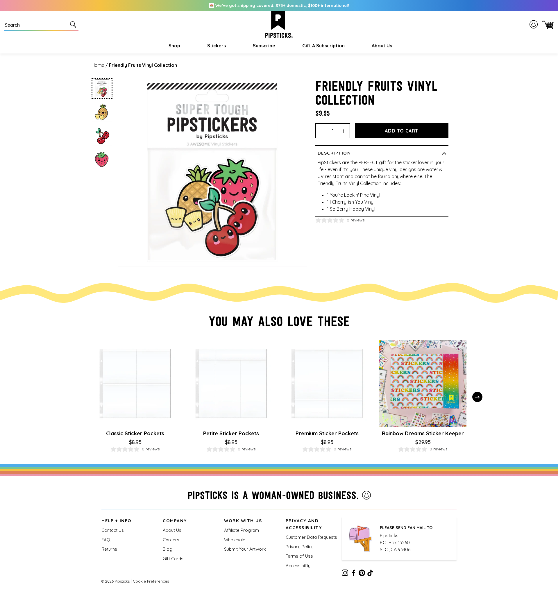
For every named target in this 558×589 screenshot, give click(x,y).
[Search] (74, 24)
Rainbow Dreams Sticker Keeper (423, 433)
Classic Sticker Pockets (135, 433)
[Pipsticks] (279, 24)
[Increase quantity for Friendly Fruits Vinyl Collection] (345, 130)
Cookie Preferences (151, 581)
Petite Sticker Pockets (231, 433)
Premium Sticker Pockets (327, 433)
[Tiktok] (370, 574)
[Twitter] (362, 574)
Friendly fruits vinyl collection (143, 65)
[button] (173, 45)
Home (98, 65)
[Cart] (547, 24)
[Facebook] (353, 574)
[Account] (535, 24)
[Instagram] (345, 574)
